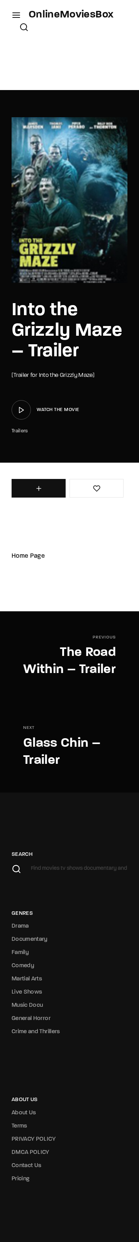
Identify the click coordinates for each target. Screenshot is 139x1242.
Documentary (30, 939)
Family (20, 953)
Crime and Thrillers (36, 1032)
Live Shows (27, 992)
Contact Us (27, 1166)
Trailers (20, 431)
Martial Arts (27, 979)
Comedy (23, 966)
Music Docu (27, 1005)
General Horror (31, 1019)
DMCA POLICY (30, 1152)
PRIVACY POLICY (34, 1139)
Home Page (28, 556)
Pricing (20, 1179)
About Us (24, 1113)
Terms (19, 1126)
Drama (20, 926)
